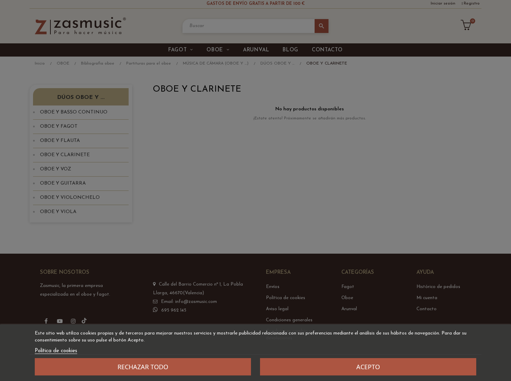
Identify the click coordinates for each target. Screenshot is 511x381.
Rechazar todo (142, 367)
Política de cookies (56, 351)
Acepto (368, 367)
